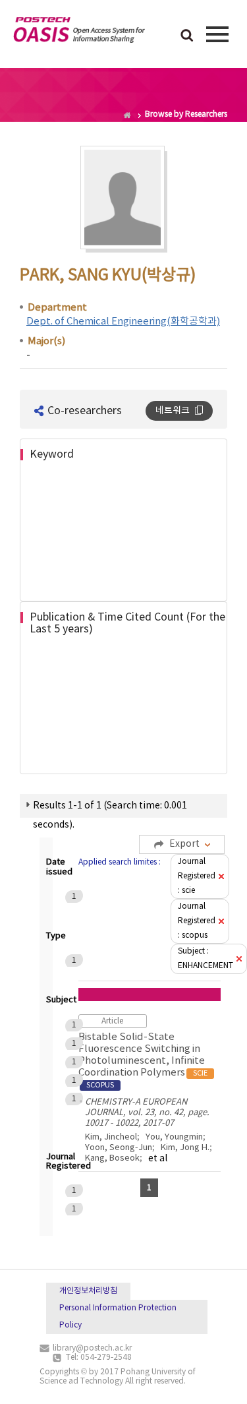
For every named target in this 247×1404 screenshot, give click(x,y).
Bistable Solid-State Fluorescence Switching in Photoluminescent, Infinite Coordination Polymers (142, 1060)
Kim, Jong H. (185, 1148)
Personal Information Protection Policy (118, 1316)
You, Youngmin (174, 1137)
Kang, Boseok (112, 1158)
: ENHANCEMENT (205, 958)
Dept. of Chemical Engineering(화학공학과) (123, 321)
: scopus (196, 921)
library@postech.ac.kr (92, 1348)
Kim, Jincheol (111, 1137)
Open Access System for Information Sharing (79, 32)
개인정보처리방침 (88, 1291)
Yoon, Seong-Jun (118, 1148)
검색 (187, 36)
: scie (196, 876)
